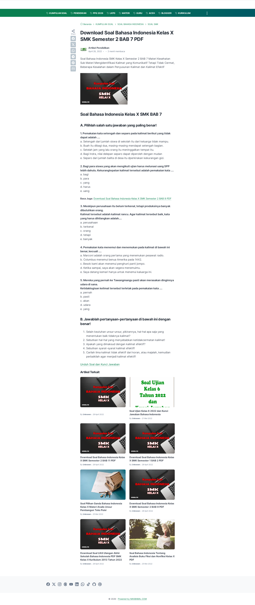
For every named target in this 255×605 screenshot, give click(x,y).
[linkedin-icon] (77, 584)
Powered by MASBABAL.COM (132, 599)
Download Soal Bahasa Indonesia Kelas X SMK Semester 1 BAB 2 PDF (151, 459)
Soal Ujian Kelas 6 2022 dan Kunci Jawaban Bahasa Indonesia (148, 412)
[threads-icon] (65, 584)
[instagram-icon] (59, 584)
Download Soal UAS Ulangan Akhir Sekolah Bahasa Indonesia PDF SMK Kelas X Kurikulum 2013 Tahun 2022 (101, 556)
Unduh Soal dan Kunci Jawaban (100, 364)
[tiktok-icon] (88, 584)
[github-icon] (94, 584)
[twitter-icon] (54, 584)
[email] (73, 68)
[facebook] (73, 38)
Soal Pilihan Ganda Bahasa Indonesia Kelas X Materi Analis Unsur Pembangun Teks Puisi (101, 507)
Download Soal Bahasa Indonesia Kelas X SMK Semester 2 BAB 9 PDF (132, 198)
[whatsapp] (73, 50)
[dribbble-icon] (100, 584)
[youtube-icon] (71, 584)
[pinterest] (73, 62)
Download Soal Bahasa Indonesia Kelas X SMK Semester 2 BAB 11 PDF (102, 459)
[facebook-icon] (48, 584)
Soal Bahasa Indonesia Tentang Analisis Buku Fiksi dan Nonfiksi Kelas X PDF (152, 556)
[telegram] (73, 56)
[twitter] (73, 44)
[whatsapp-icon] (82, 584)
